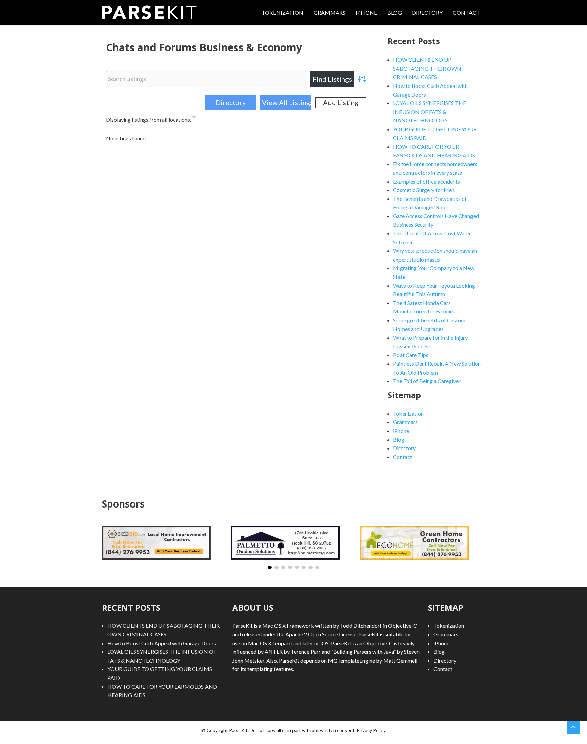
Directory (427, 12)
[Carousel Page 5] (297, 567)
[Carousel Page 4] (290, 567)
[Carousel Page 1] (270, 567)
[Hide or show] (194, 118)
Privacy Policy (371, 730)
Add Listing (340, 102)
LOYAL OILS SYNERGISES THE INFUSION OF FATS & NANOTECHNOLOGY (429, 111)
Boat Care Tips (410, 354)
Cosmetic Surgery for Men (424, 190)
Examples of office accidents (426, 181)
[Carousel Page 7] (310, 567)
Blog (394, 12)
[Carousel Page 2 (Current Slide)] (276, 567)
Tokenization (282, 12)
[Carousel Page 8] (317, 567)
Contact (466, 12)
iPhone (366, 12)
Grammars (329, 12)
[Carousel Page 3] (283, 567)
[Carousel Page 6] (304, 567)
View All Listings (286, 102)
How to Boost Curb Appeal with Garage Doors (161, 643)
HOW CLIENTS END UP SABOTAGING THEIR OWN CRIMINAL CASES (427, 68)
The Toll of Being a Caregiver (427, 381)
